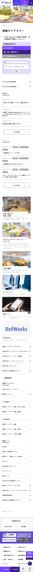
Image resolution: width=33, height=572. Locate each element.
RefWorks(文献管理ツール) (11, 480)
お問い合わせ (8, 526)
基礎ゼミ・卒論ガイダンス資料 (12, 456)
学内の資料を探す (8, 48)
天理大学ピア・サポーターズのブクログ (15, 351)
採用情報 (20, 559)
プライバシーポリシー (24, 563)
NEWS (4, 446)
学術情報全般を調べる (10, 44)
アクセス (23, 570)
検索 (16, 71)
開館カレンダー (7, 394)
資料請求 (25, 4)
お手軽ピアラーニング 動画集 (12, 356)
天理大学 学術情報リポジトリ (11, 370)
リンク (5, 563)
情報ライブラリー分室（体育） (12, 429)
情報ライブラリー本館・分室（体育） (14, 406)
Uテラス (5, 461)
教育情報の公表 (16, 521)
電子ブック (5, 476)
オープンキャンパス (16, 3)
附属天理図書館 (7, 495)
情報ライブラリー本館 (9, 424)
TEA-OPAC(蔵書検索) (9, 86)
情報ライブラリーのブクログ (11, 346)
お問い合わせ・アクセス (10, 389)
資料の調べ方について (9, 366)
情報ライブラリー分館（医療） (12, 411)
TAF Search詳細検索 (9, 81)
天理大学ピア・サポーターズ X (12, 361)
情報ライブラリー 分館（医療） (12, 434)
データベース (6, 471)
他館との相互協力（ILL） (10, 451)
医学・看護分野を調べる (10, 56)
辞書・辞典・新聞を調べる (11, 52)
